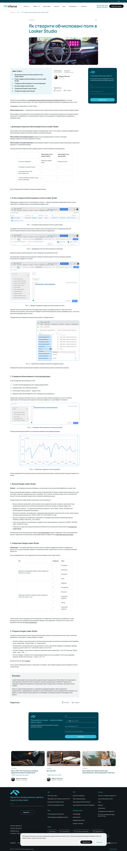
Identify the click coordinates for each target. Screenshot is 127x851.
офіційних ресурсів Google (64, 534)
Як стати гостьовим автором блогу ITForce (106, 815)
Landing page (76, 814)
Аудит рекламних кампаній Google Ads (84, 805)
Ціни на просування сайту (105, 799)
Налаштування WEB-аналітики (81, 802)
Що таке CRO (51, 771)
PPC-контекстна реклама (81, 831)
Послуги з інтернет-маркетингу (107, 795)
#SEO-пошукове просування (20, 775)
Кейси (36, 6)
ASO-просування (98, 831)
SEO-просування (65, 831)
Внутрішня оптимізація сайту (56, 802)
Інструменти (72, 6)
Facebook (12, 843)
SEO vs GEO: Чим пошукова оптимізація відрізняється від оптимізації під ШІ (24, 771)
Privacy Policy (113, 849)
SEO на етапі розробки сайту (56, 805)
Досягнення (47, 6)
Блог (64, 6)
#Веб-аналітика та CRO (54, 775)
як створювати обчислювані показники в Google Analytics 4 (46, 100)
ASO (49, 810)
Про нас (100, 792)
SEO (49, 792)
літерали (27, 661)
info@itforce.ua (14, 831)
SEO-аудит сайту (52, 795)
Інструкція (14, 106)
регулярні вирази (44, 533)
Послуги (26, 6)
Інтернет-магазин (78, 823)
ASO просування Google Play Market (58, 817)
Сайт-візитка (76, 817)
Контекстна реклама (79, 795)
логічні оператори (31, 622)
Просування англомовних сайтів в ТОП (59, 799)
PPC (74, 792)
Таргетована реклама (79, 799)
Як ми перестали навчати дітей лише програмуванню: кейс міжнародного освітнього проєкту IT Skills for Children (99, 771)
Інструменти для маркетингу (106, 811)
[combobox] (68, 721)
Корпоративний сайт (79, 820)
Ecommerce (52, 831)
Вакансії (100, 805)
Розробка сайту (77, 810)
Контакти (83, 6)
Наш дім (56, 6)
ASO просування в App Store (56, 814)
